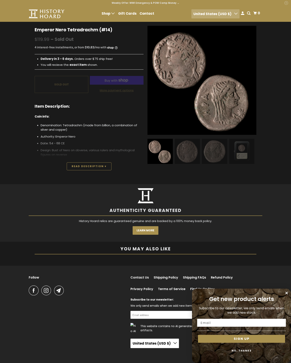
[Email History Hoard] (60, 290)
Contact (147, 13)
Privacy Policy (141, 289)
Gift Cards (127, 13)
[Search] (249, 13)
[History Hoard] (46, 14)
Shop (106, 13)
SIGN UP (241, 338)
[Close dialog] (286, 293)
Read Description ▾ (89, 166)
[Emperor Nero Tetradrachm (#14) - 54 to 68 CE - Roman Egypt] (201, 80)
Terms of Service (171, 289)
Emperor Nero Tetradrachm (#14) (73, 30)
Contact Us (139, 277)
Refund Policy (222, 277)
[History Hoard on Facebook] (35, 290)
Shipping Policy (166, 277)
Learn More (145, 230)
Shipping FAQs (194, 277)
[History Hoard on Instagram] (47, 290)
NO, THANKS (242, 350)
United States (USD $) (212, 13)
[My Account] (243, 13)
